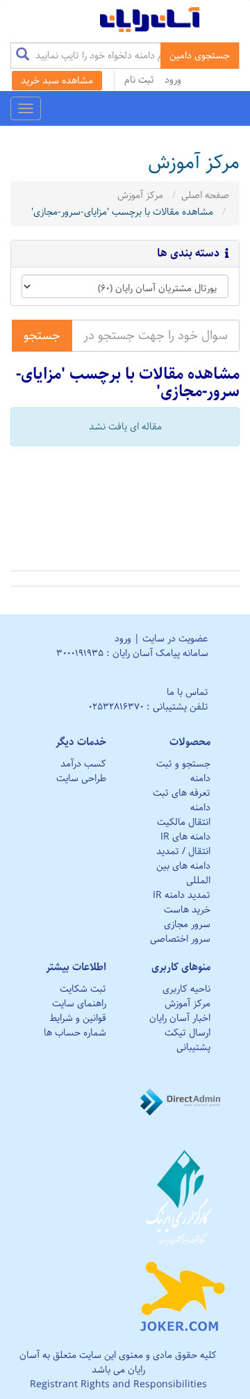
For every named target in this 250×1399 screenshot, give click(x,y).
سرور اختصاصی (180, 939)
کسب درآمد (83, 763)
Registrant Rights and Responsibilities (118, 1384)
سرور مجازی (187, 924)
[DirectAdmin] (182, 1101)
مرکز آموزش (140, 195)
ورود (173, 80)
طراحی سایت (81, 778)
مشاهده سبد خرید (57, 80)
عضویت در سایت (175, 638)
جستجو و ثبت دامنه (183, 771)
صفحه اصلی (205, 195)
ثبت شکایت (83, 989)
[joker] (182, 1293)
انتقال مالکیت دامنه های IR (183, 829)
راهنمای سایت (79, 1003)
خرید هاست (187, 909)
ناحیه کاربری (186, 989)
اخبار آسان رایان (179, 1018)
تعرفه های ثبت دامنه (181, 800)
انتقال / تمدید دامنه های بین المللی (183, 866)
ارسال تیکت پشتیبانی (187, 1040)
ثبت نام (139, 80)
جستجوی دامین (199, 55)
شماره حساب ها (75, 1032)
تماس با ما (187, 692)
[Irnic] (182, 1197)
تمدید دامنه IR (181, 895)
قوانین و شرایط (77, 1018)
